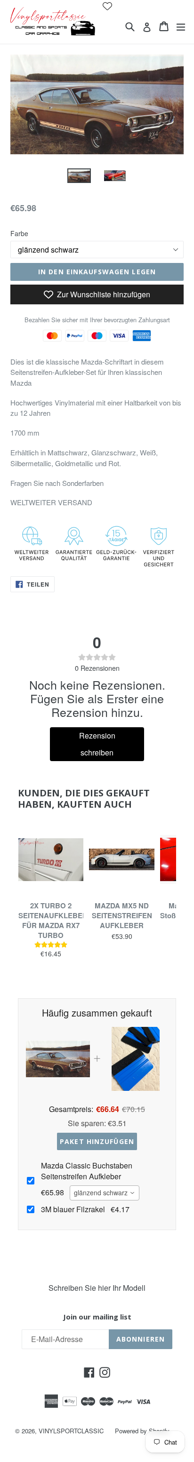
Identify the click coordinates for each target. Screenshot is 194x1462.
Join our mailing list (97, 1316)
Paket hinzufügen (97, 1141)
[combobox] (104, 1192)
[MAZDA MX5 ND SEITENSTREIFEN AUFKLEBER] (121, 859)
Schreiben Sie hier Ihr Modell (97, 1287)
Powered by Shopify (142, 1430)
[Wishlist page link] (107, 6)
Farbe (19, 233)
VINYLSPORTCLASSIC (71, 1430)
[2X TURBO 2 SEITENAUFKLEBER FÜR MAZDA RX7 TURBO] (50, 859)
